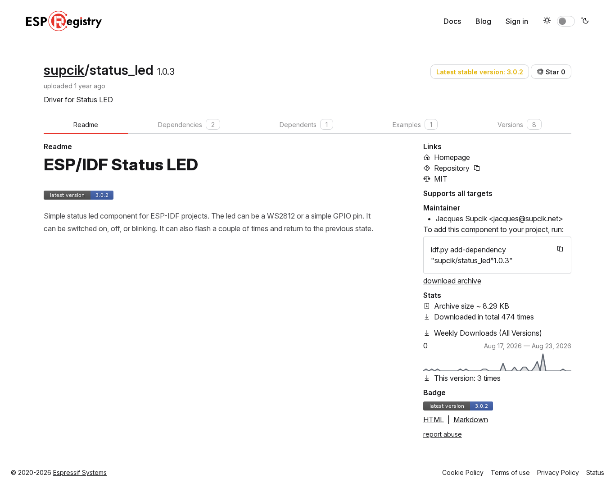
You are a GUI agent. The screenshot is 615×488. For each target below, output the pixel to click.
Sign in (517, 21)
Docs (452, 21)
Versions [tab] (516, 124)
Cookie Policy (463, 472)
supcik (64, 70)
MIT (441, 178)
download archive (452, 280)
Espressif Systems (80, 472)
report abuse (442, 434)
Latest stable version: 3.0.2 (479, 72)
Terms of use (510, 472)
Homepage (452, 157)
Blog (483, 21)
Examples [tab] (412, 124)
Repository (452, 168)
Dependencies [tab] (186, 124)
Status (595, 472)
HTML (433, 419)
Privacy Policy (558, 472)
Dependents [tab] (304, 124)
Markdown (470, 419)
